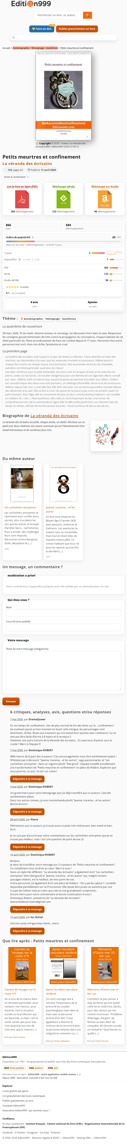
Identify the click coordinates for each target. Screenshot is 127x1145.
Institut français (36, 1123)
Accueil (6, 47)
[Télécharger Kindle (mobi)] (105, 199)
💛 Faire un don (41, 28)
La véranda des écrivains (27, 163)
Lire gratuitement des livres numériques (23, 1095)
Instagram (32, 1132)
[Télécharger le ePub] (63, 199)
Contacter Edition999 (13, 1105)
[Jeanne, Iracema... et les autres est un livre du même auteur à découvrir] (63, 483)
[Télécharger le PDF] (22, 199)
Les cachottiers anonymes (20, 507)
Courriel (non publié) (18, 621)
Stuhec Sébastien (62, 1041)
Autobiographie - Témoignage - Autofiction (35, 47)
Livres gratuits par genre (15, 1091)
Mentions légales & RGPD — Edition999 (53, 1137)
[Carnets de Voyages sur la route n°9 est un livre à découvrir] (22, 965)
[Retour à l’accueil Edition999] (31, 3)
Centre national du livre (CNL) (65, 1123)
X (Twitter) (20, 1132)
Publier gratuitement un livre (77, 28)
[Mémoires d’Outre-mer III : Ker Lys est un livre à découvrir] (104, 965)
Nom (9, 607)
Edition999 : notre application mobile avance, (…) (54, 1074)
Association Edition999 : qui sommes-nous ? (26, 1110)
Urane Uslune (19, 1037)
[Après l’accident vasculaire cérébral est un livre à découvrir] (63, 965)
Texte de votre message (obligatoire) (27, 649)
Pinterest (55, 1132)
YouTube (45, 1132)
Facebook (7, 1132)
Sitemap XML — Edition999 (91, 1137)
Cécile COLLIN (101, 1041)
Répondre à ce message (27, 779)
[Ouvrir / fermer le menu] (13, 37)
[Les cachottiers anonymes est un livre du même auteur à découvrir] (22, 483)
